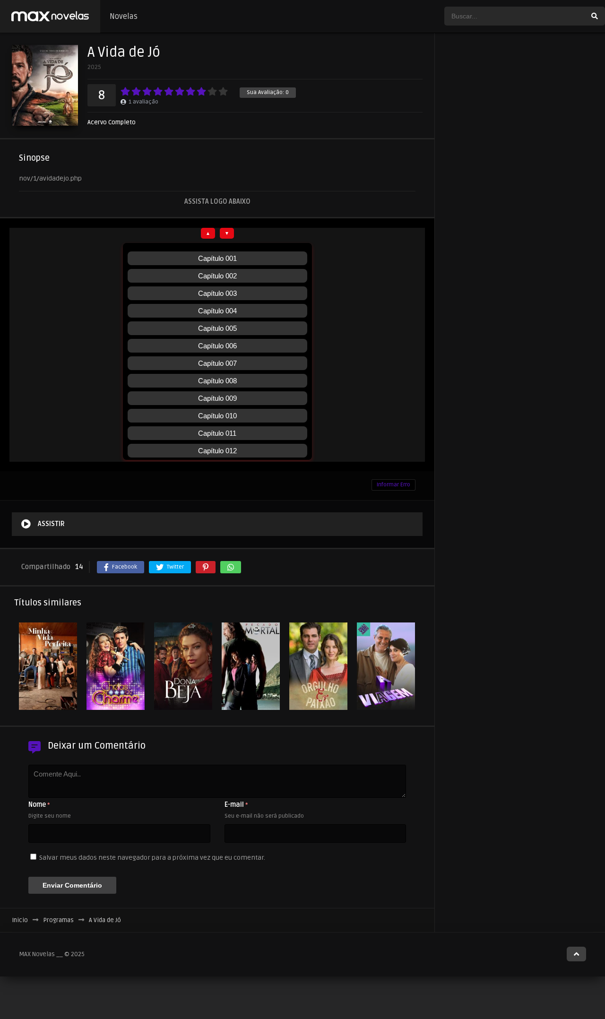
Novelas (124, 16)
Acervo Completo (111, 123)
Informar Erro (393, 484)
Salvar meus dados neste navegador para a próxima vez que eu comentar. (152, 858)
